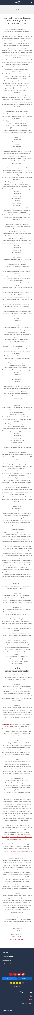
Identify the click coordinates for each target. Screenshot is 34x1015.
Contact (30, 999)
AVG (31, 996)
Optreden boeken (27, 1003)
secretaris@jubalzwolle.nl (17, 939)
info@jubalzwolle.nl (7, 963)
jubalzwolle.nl (8, 724)
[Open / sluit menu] (31, 2)
